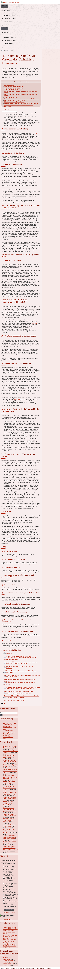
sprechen (35, 323)
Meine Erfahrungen (8, 732)
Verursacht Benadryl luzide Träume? (9, 756)
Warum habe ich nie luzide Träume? (9, 782)
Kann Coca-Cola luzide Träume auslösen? (10, 747)
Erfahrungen (8, 13)
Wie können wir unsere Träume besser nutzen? (18, 105)
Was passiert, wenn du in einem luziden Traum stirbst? (10, 771)
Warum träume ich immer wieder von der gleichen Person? (9, 809)
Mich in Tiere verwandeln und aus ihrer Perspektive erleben (9, 879)
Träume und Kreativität (11, 89)
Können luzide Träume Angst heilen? (10, 842)
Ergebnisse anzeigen (9, 912)
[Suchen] (1, 715)
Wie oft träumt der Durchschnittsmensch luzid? (9, 788)
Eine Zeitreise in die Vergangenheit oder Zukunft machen (10, 885)
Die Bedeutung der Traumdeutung (14, 102)
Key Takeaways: (9, 85)
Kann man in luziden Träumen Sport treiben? (10, 814)
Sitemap (48, 968)
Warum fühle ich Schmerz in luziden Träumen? (8, 803)
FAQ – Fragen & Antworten (8, 734)
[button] (2, 25)
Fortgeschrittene (10, 15)
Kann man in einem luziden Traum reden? (9, 760)
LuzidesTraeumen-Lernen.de (13, 968)
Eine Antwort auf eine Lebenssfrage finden (10, 894)
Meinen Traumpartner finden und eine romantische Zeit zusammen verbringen (10, 904)
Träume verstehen (10, 18)
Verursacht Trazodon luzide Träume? (9, 825)
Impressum (26, 968)
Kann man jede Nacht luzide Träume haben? (9, 797)
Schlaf (35, 133)
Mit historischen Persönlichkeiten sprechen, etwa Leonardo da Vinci (8, 873)
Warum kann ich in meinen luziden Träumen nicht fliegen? (10, 777)
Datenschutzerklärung (37, 968)
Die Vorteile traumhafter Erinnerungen (15, 100)
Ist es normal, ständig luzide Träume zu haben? (9, 831)
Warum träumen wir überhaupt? (13, 86)
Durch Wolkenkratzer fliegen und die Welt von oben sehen (10, 898)
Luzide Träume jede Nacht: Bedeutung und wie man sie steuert (9, 837)
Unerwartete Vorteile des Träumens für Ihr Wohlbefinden (21, 103)
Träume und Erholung (10, 97)
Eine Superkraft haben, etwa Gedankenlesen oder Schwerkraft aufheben (9, 890)
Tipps (4, 703)
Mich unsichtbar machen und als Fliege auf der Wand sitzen (10, 868)
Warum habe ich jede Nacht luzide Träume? (9, 793)
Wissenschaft (8, 21)
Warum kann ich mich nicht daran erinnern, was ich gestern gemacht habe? (10, 849)
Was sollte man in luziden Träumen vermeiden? (8, 820)
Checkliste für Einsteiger (10, 723)
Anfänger (7, 10)
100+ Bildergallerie (8, 731)
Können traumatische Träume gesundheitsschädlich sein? (21, 99)
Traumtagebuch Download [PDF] (8, 725)
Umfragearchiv (7, 919)
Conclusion (7, 106)
